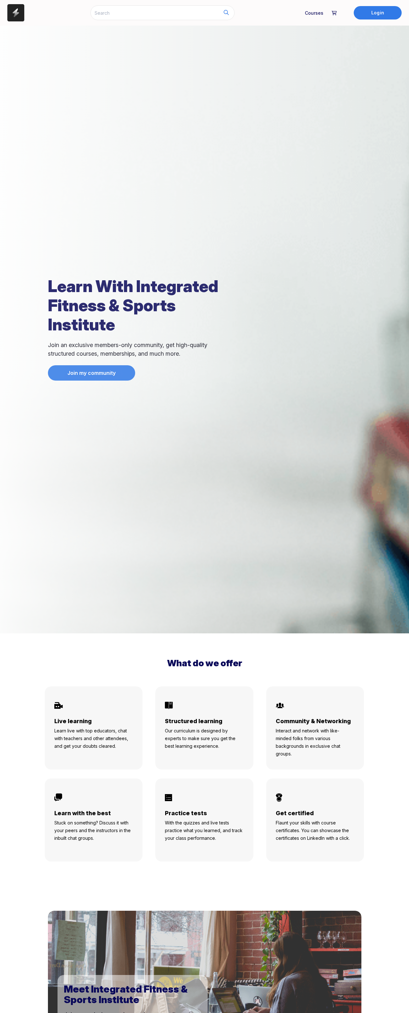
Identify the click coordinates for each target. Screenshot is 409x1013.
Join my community (91, 373)
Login (377, 12)
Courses (314, 13)
